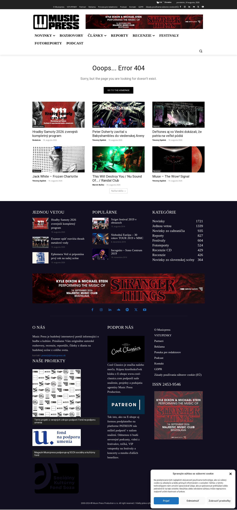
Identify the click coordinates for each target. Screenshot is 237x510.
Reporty (96, 126)
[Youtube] (203, 7)
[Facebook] (180, 7)
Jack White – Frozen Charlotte (55, 176)
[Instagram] (185, 7)
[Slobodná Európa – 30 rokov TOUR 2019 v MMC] (100, 238)
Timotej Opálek (99, 140)
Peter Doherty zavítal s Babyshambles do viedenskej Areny (118, 134)
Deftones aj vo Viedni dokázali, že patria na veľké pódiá (177, 134)
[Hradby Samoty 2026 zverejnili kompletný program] (58, 115)
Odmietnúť (193, 500)
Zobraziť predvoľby (219, 500)
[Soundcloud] (194, 7)
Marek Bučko (98, 185)
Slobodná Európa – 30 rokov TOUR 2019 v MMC (127, 236)
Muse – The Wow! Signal (170, 176)
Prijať (166, 500)
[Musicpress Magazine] (56, 22)
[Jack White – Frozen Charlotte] (58, 159)
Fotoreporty (97, 171)
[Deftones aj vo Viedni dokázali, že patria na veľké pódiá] (178, 115)
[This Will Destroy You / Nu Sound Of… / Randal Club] (118, 159)
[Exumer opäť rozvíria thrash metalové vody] (40, 242)
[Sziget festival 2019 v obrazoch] (100, 223)
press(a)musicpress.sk (53, 355)
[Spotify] (127, 309)
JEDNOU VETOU (48, 212)
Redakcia (36, 140)
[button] (230, 473)
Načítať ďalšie (117, 190)
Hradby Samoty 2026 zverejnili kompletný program (55, 134)
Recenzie (36, 171)
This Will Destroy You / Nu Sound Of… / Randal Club (117, 178)
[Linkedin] (189, 7)
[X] (198, 7)
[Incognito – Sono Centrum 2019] (100, 254)
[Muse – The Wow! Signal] (178, 159)
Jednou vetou (38, 126)
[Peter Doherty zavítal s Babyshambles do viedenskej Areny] (118, 115)
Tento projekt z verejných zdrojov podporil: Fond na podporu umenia (64, 421)
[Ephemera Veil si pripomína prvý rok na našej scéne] (40, 257)
